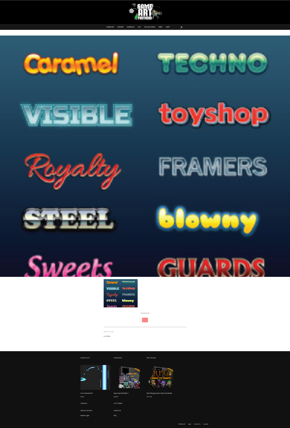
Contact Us (117, 410)
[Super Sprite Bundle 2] (128, 377)
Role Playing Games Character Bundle (159, 393)
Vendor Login (84, 415)
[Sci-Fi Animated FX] (95, 377)
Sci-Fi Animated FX (86, 393)
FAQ (115, 415)
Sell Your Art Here (86, 410)
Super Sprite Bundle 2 (121, 393)
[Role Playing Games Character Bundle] (161, 377)
